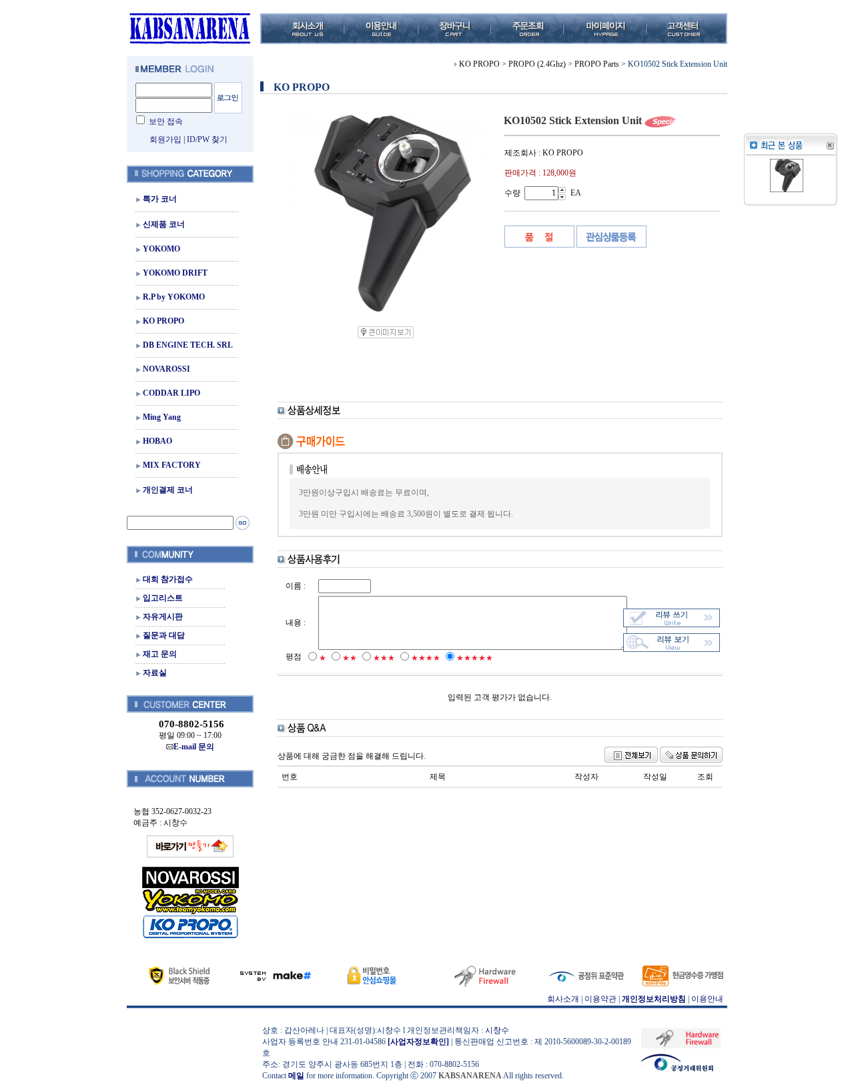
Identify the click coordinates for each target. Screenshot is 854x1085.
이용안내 (707, 999)
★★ (349, 658)
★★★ (384, 658)
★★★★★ (474, 658)
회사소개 (563, 999)
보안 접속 (166, 121)
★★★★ (425, 658)
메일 (296, 1075)
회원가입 (165, 139)
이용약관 (600, 999)
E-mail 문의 (193, 746)
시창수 (497, 1030)
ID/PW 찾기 (207, 139)
